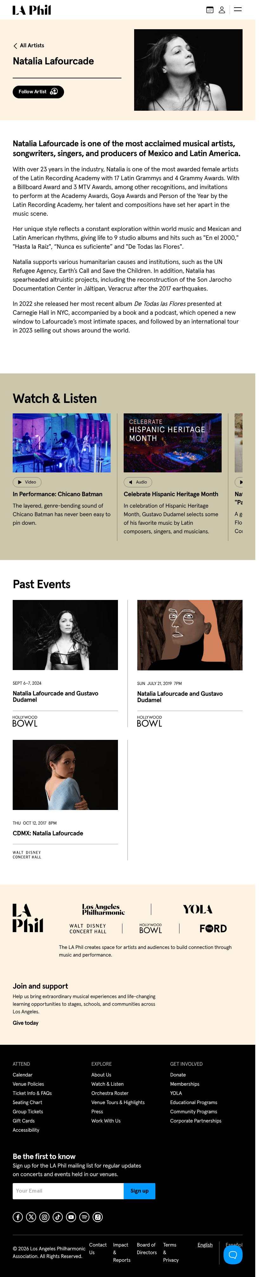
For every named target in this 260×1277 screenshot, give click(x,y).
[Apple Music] (98, 1217)
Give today (25, 1023)
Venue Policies (28, 1084)
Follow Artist (33, 91)
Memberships (184, 1084)
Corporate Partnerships (196, 1121)
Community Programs (193, 1112)
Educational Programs (193, 1102)
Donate (178, 1075)
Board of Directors (147, 1249)
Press (97, 1112)
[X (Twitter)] (31, 1217)
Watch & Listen (107, 1084)
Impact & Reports (122, 1253)
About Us (101, 1075)
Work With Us (105, 1121)
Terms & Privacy (171, 1253)
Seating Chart (27, 1102)
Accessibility (26, 1130)
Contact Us (98, 1249)
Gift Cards (24, 1121)
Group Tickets (28, 1112)
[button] (238, 9)
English (205, 1245)
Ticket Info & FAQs (32, 1093)
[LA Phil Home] (32, 10)
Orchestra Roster (109, 1093)
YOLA (176, 1093)
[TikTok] (58, 1217)
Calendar (23, 1075)
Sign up (140, 1191)
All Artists (32, 46)
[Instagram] (44, 1217)
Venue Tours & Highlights (118, 1102)
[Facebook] (18, 1217)
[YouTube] (71, 1217)
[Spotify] (84, 1217)
